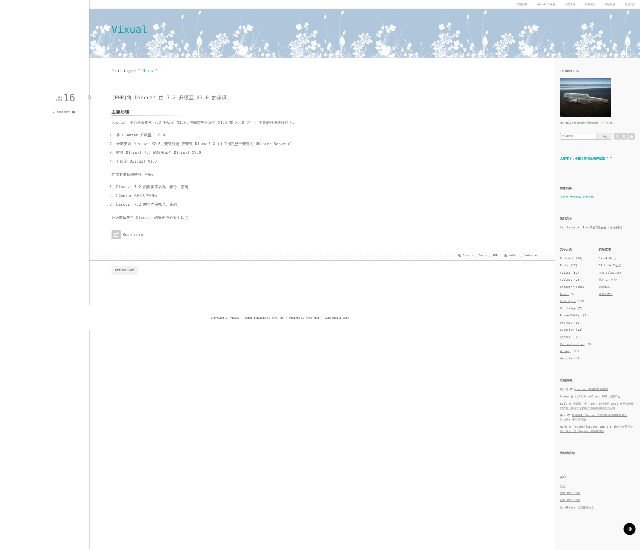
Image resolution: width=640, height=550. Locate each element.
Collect (566, 279)
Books (564, 265)
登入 (563, 486)
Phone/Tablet (570, 315)
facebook (617, 136)
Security (567, 329)
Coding (565, 272)
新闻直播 (570, 4)
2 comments (61, 112)
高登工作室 (605, 294)
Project (566, 322)
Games (564, 294)
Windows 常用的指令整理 (591, 389)
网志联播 (610, 4)
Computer (567, 287)
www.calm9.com (610, 272)
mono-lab (278, 317)
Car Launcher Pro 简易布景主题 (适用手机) (591, 227)
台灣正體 (588, 197)
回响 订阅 (570, 500)
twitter (624, 136)
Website (530, 255)
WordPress (312, 317)
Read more (133, 234)
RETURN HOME (124, 270)
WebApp (514, 255)
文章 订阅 (570, 493)
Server (565, 337)
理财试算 (522, 4)
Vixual (130, 29)
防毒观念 (590, 4)
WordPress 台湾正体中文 (577, 507)
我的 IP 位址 (608, 279)
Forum (482, 255)
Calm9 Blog (607, 258)
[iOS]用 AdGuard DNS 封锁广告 (597, 396)
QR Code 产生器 (610, 265)
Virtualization (572, 344)
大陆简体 (575, 197)
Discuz (468, 255)
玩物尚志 (604, 287)
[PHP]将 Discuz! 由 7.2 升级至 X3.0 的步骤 (169, 98)
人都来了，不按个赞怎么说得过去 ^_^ (586, 158)
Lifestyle (568, 301)
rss (631, 136)
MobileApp (568, 308)
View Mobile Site (337, 317)
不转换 (564, 197)
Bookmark (567, 258)
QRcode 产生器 (546, 4)
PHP (495, 255)
